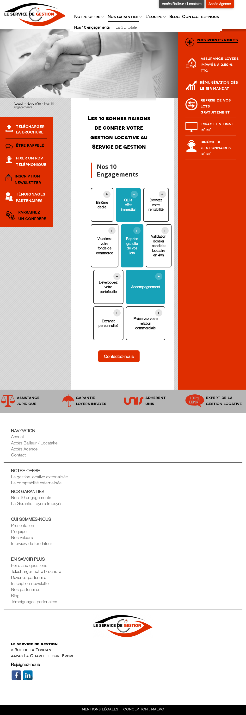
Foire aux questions (29, 565)
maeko (157, 708)
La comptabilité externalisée (36, 482)
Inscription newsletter (30, 583)
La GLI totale (126, 27)
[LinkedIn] (28, 675)
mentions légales (100, 708)
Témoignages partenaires (34, 601)
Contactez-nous (200, 16)
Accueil (18, 103)
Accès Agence (220, 3)
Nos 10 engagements (92, 27)
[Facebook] (16, 675)
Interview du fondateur (31, 543)
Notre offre (34, 103)
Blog (174, 16)
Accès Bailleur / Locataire (182, 3)
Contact (18, 454)
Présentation (22, 525)
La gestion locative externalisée (39, 476)
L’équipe (18, 531)
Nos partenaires (25, 589)
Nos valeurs (22, 537)
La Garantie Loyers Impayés (36, 503)
